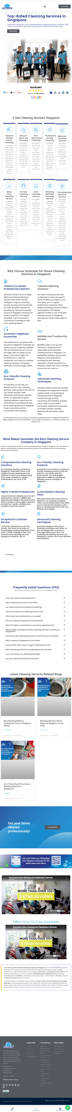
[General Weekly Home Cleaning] (9, 129)
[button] (44, 6)
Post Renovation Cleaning (36, 138)
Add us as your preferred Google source (57, 1100)
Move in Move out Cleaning (23, 138)
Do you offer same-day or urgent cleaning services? (28, 645)
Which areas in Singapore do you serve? (23, 640)
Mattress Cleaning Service (62, 138)
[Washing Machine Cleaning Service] (49, 185)
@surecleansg (9, 554)
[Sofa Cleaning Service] (36, 185)
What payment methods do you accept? (23, 616)
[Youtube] (4, 1087)
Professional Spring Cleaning (51, 138)
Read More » (7, 730)
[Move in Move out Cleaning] (23, 129)
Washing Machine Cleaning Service (49, 195)
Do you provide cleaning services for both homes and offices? (32, 636)
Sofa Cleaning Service (36, 194)
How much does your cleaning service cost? (25, 611)
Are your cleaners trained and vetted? (22, 658)
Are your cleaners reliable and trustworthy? (24, 620)
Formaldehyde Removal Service (64, 194)
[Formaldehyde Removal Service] (62, 186)
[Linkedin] (13, 1085)
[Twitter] (10, 1085)
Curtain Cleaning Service (23, 194)
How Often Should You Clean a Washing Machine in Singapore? (17, 786)
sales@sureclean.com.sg (10, 1079)
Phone (12, 1110)
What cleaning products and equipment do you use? (29, 649)
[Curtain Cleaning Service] (23, 185)
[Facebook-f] (4, 1085)
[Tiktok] (18, 1085)
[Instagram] (7, 1085)
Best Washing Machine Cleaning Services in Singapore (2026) (17, 723)
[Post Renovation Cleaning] (36, 129)
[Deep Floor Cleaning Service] (9, 185)
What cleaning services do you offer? (22, 602)
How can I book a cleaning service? (21, 598)
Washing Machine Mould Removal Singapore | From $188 (51, 723)
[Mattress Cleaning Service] (62, 130)
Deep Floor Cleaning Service (9, 195)
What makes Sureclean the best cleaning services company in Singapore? (33, 631)
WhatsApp (36, 1110)
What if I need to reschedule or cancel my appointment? (30, 625)
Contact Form (60, 1110)
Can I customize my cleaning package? (23, 654)
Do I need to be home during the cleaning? (24, 607)
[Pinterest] (15, 1085)
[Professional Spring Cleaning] (49, 129)
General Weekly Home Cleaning (9, 139)
